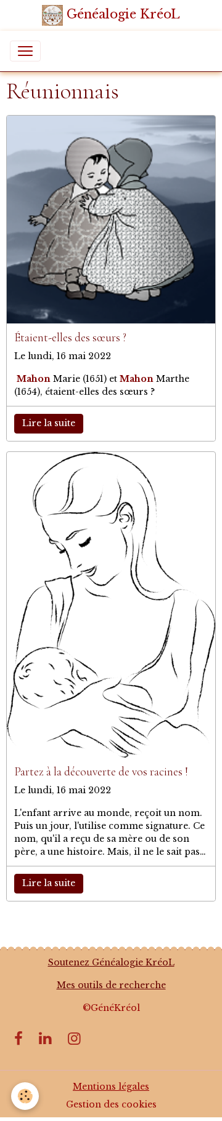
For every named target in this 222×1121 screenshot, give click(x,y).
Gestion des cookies (111, 1104)
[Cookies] (25, 1096)
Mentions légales (111, 1086)
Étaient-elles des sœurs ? (70, 338)
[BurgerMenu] (25, 51)
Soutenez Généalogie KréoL (111, 962)
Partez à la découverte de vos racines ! (101, 772)
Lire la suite (48, 423)
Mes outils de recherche (111, 985)
